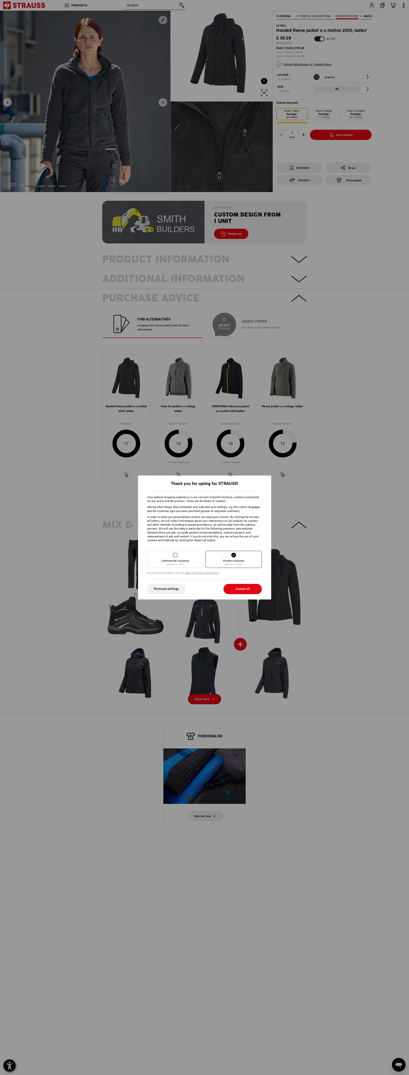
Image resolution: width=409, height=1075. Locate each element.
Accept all (243, 589)
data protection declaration (202, 573)
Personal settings (166, 589)
